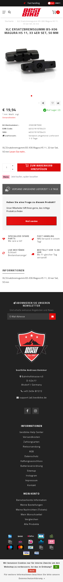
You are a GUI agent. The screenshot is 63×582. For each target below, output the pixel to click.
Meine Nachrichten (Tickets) (31, 509)
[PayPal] (41, 547)
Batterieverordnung (32, 465)
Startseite (9, 21)
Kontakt (31, 485)
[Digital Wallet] (10, 541)
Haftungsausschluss (32, 461)
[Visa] (26, 553)
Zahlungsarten (31, 441)
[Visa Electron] (37, 553)
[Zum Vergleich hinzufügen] (58, 103)
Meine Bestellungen (31, 504)
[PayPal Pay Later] (51, 547)
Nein (32, 571)
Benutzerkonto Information (31, 500)
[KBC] (41, 541)
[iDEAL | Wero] (31, 541)
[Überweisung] (20, 536)
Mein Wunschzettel (31, 514)
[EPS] (20, 541)
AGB (31, 451)
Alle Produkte (31, 524)
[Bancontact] (31, 547)
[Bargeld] (51, 536)
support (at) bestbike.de (33, 397)
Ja (56, 567)
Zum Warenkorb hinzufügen (40, 167)
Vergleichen (31, 519)
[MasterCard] (20, 547)
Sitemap (31, 470)
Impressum (31, 480)
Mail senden (32, 221)
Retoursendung (31, 446)
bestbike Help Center (31, 432)
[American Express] (10, 536)
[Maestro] (10, 547)
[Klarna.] (51, 541)
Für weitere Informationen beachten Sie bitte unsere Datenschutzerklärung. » (32, 576)
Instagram (31, 475)
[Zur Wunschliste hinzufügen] (52, 103)
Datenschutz (31, 456)
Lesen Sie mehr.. (18, 151)
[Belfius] (31, 536)
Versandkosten (9, 117)
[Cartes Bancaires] (41, 536)
